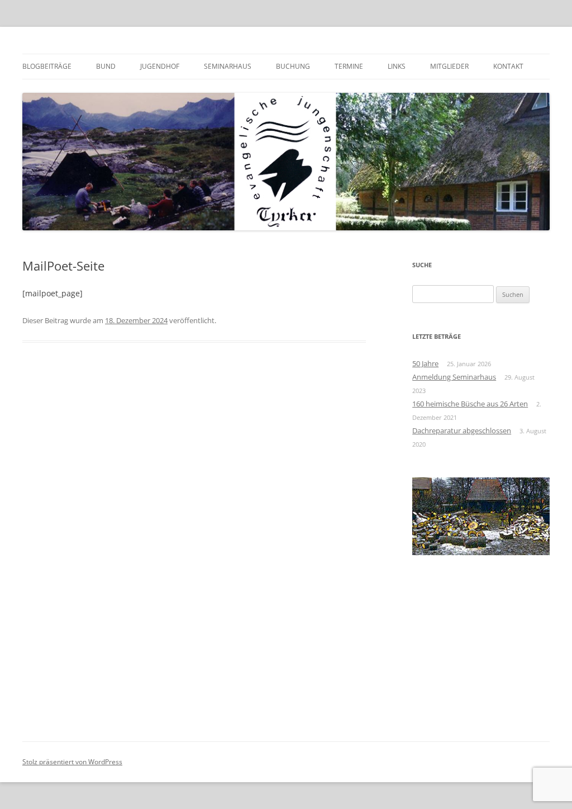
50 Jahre (425, 363)
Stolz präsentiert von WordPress (72, 762)
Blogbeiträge (47, 66)
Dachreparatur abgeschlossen (461, 430)
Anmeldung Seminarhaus (454, 377)
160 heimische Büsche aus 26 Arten (470, 404)
